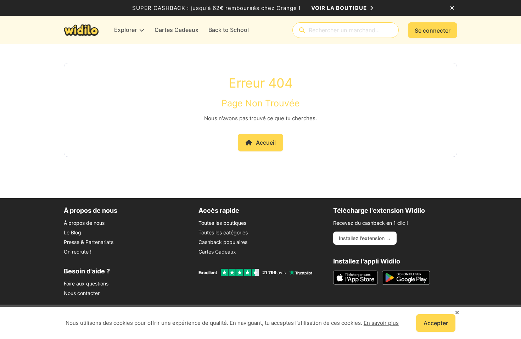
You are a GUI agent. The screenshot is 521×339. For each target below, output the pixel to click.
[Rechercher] (302, 30)
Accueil (266, 142)
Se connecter (432, 30)
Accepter (436, 323)
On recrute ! (77, 252)
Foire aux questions (86, 283)
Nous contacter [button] (82, 293)
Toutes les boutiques (222, 223)
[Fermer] (452, 8)
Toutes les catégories (223, 232)
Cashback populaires (222, 242)
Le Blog (72, 232)
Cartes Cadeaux (217, 252)
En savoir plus (381, 322)
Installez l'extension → (365, 238)
